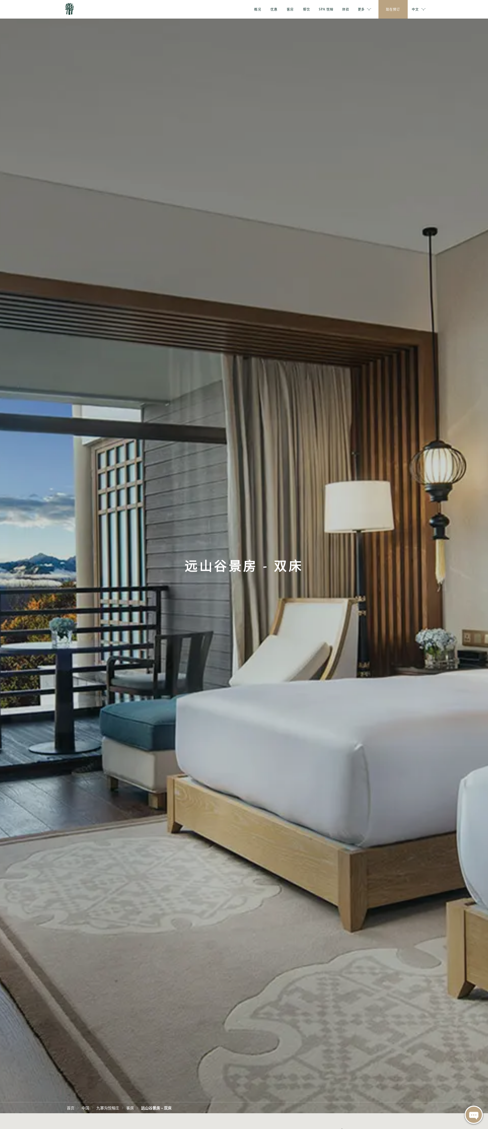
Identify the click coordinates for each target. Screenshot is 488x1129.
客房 (130, 1107)
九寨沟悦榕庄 (107, 1107)
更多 (361, 9)
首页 (70, 1107)
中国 (85, 1107)
